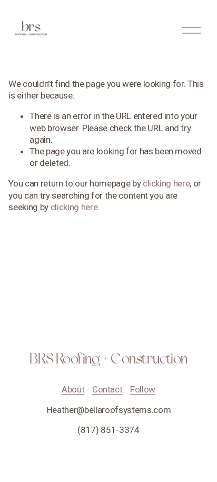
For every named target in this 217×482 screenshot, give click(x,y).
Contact (107, 389)
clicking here (166, 183)
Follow (142, 389)
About (73, 389)
